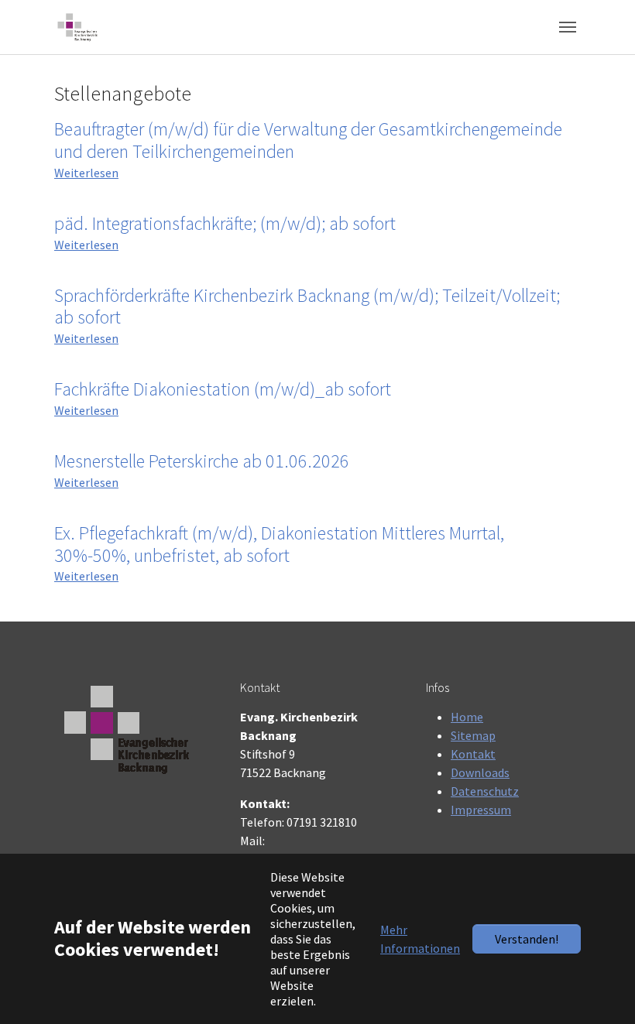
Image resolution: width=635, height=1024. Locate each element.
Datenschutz (485, 791)
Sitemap (473, 735)
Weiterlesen (86, 172)
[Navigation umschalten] (567, 27)
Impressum (481, 809)
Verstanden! (526, 939)
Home (467, 716)
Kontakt (473, 754)
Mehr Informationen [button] (420, 939)
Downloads (480, 772)
